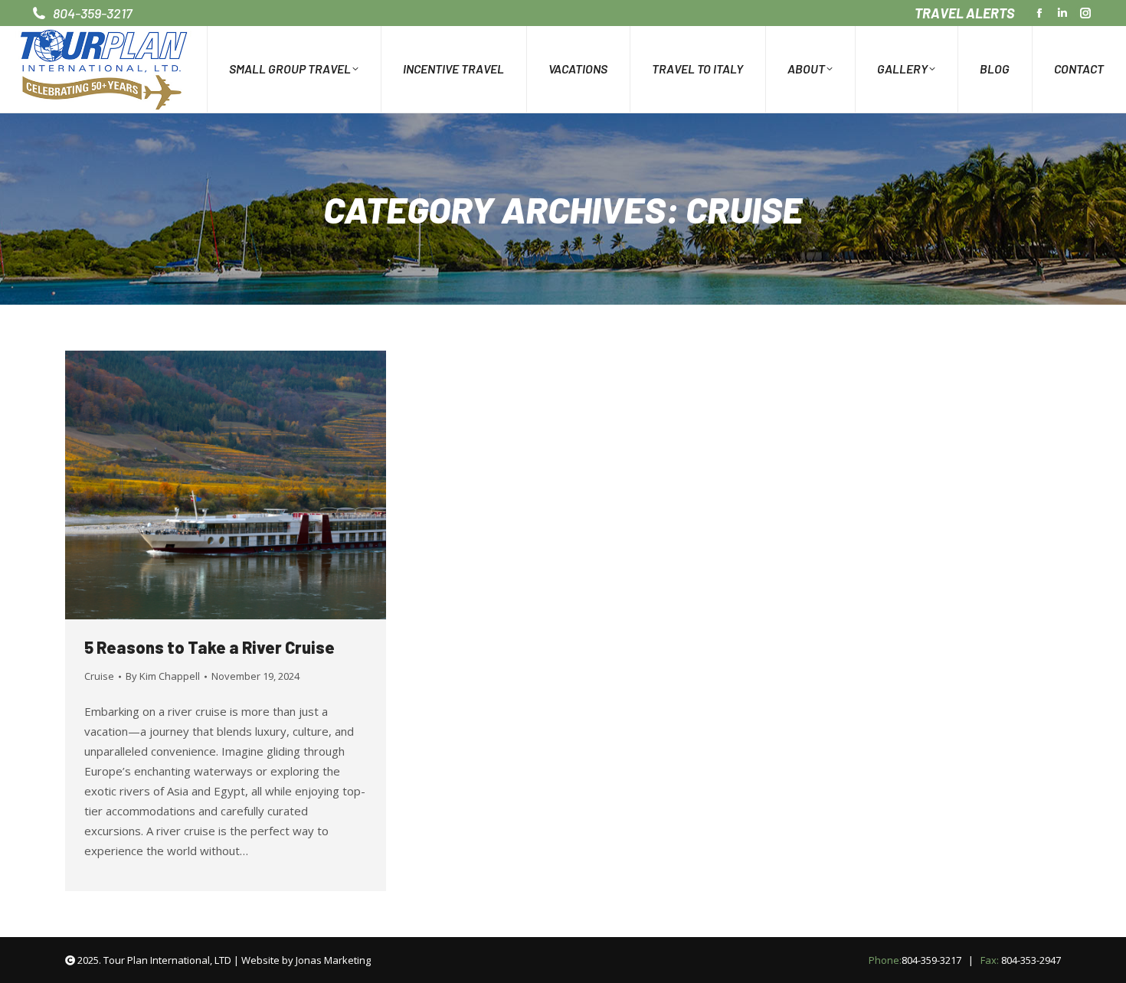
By (163, 676)
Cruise (99, 676)
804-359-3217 (931, 960)
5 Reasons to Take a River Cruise (209, 647)
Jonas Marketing (333, 960)
